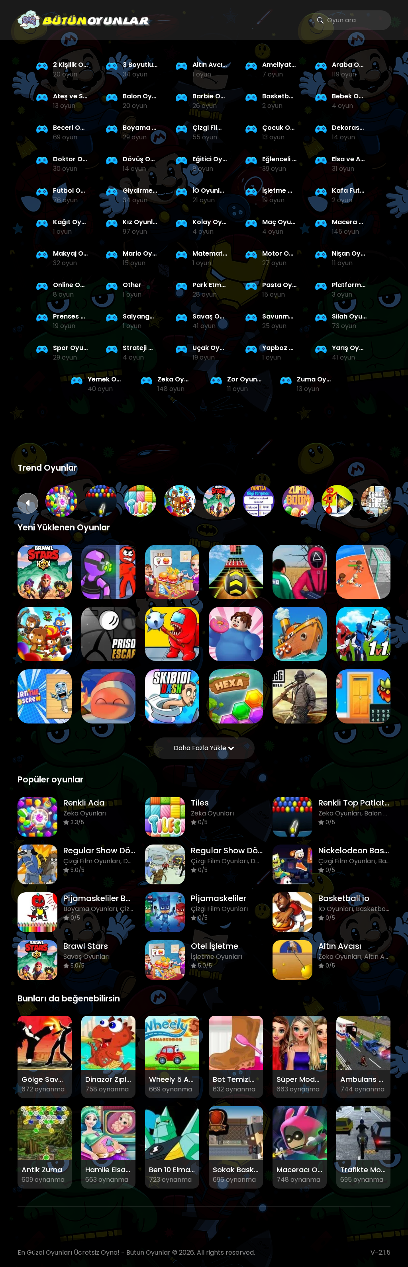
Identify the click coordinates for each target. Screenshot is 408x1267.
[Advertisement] (204, 434)
